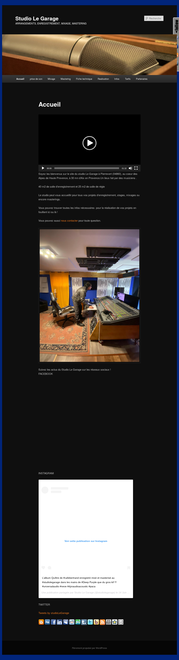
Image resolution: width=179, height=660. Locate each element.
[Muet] (130, 168)
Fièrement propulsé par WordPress (89, 648)
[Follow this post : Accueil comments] (102, 624)
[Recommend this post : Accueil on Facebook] (53, 624)
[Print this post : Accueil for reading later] (108, 624)
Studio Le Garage (37, 18)
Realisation (103, 78)
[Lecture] (43, 168)
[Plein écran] (136, 168)
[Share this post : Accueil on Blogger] (41, 624)
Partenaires (142, 78)
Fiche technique (84, 78)
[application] (89, 143)
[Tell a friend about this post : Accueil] (121, 624)
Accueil (20, 78)
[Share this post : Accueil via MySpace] (66, 624)
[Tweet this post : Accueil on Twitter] (90, 624)
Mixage (51, 78)
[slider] (86, 168)
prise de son (36, 78)
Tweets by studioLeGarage (53, 613)
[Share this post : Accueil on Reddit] (72, 624)
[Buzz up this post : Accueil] (96, 624)
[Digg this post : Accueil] (47, 624)
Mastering (66, 78)
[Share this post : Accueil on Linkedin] (59, 624)
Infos (116, 78)
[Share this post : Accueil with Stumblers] (78, 624)
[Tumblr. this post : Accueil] (84, 624)
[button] (89, 143)
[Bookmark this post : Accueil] (114, 624)
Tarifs (128, 78)
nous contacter (69, 220)
